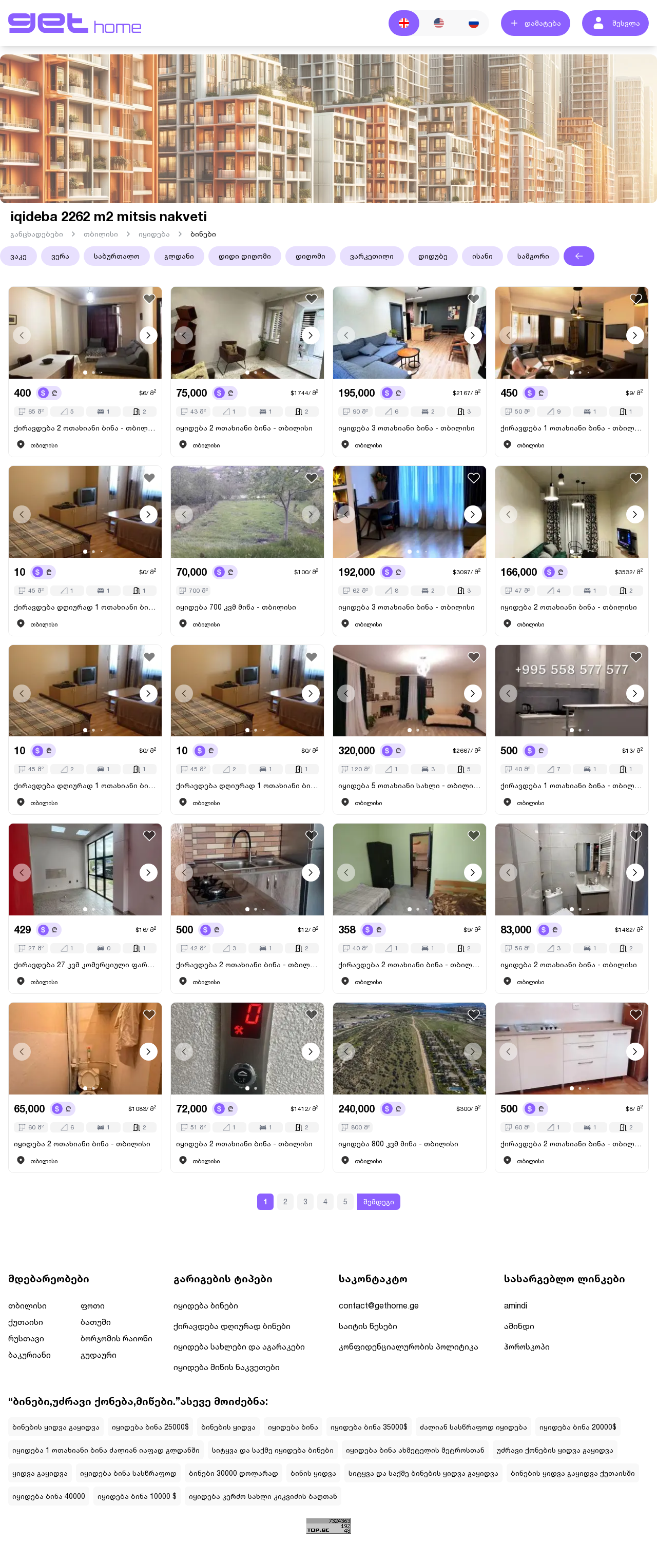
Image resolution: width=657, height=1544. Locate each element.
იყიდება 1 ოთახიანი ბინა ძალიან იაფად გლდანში (106, 1449)
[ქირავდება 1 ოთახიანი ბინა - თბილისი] (571, 333)
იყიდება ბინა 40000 (48, 1496)
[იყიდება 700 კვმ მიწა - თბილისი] (247, 512)
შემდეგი (378, 1201)
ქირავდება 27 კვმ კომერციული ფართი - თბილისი (85, 964)
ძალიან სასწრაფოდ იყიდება (473, 1426)
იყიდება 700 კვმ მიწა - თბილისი (236, 606)
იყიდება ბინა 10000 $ (137, 1496)
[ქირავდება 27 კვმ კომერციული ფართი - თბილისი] (85, 869)
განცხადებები (36, 233)
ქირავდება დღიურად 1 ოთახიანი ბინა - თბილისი (85, 606)
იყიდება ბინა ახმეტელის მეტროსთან (415, 1449)
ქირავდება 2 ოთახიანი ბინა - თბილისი (85, 427)
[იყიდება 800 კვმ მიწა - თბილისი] (409, 1049)
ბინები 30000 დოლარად (233, 1473)
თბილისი (101, 233)
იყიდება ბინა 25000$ (150, 1426)
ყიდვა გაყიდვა (40, 1473)
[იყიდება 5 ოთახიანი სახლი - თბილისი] (409, 691)
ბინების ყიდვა (228, 1426)
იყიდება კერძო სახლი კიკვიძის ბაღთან (263, 1496)
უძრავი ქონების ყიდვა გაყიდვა (555, 1449)
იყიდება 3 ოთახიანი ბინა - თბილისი (406, 427)
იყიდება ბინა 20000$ (577, 1426)
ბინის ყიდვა (313, 1473)
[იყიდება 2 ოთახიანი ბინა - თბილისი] (247, 333)
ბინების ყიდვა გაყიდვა (56, 1426)
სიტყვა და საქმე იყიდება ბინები (273, 1449)
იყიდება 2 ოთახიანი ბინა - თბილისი (244, 427)
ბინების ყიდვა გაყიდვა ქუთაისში (573, 1473)
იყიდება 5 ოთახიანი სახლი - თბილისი (409, 785)
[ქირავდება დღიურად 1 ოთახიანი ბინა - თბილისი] (85, 512)
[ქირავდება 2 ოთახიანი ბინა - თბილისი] (85, 333)
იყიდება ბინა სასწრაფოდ (128, 1473)
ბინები (203, 233)
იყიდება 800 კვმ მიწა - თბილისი (398, 1143)
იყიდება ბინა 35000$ (369, 1426)
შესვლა (626, 22)
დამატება (543, 22)
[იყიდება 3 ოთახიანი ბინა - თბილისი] (409, 333)
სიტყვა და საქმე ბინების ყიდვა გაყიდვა (423, 1473)
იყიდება (154, 233)
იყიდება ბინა (293, 1426)
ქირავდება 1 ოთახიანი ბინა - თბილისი (571, 427)
